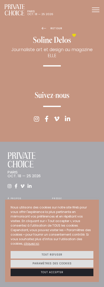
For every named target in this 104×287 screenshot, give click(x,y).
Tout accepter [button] (52, 272)
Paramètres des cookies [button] (52, 263)
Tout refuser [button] (52, 255)
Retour (56, 28)
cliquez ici (31, 243)
